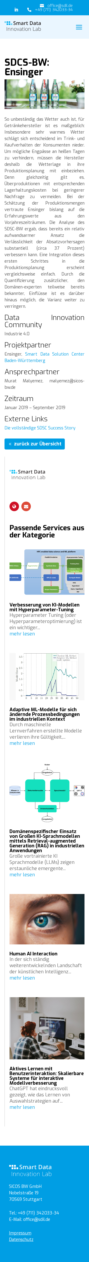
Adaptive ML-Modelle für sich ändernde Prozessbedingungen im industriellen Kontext (44, 714)
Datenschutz (21, 1239)
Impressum (20, 1233)
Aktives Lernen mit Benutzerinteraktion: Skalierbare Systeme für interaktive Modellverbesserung (46, 1076)
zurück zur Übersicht (37, 444)
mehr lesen (22, 634)
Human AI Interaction (33, 954)
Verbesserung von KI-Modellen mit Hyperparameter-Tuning (44, 607)
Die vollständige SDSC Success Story (40, 428)
